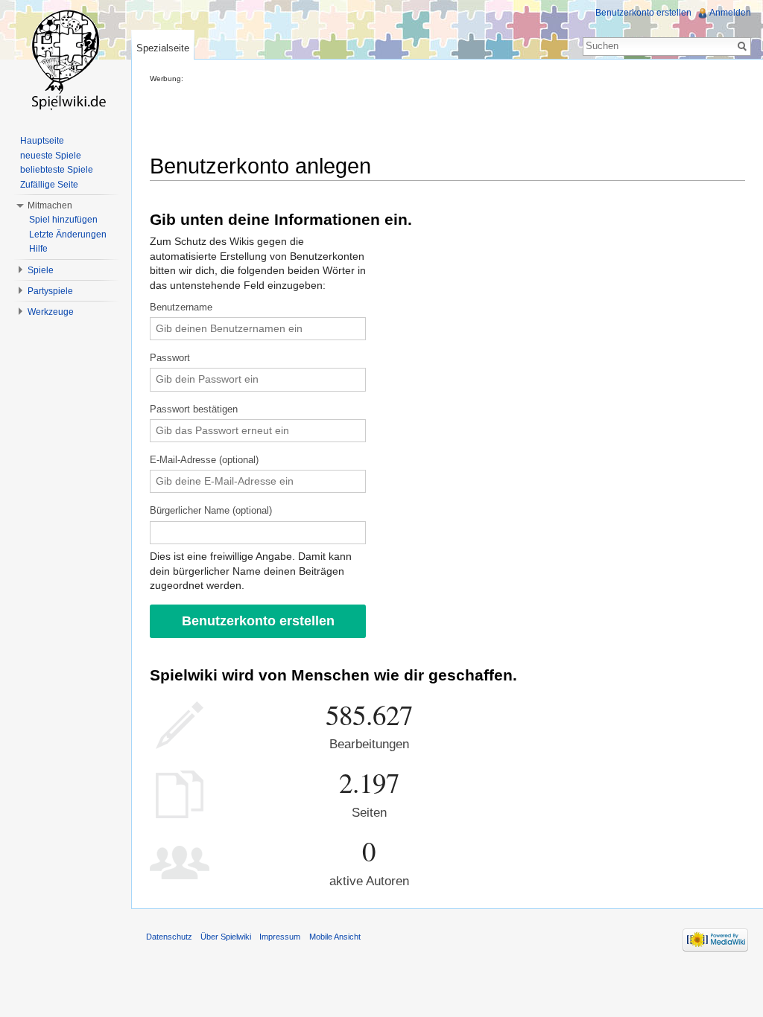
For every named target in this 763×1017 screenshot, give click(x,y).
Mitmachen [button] (50, 205)
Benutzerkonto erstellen (643, 12)
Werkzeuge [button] (51, 312)
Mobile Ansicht (335, 936)
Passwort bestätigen (194, 409)
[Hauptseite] (65, 59)
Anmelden (730, 12)
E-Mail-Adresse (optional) (204, 460)
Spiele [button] (41, 270)
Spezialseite (162, 48)
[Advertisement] (421, 116)
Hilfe (38, 248)
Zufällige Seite (49, 184)
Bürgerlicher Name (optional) (211, 511)
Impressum (279, 936)
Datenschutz (169, 936)
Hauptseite (42, 141)
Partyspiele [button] (50, 291)
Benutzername (181, 307)
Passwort (170, 358)
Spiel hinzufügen (63, 219)
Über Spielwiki (225, 936)
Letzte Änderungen (68, 234)
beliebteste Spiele (56, 170)
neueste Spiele (50, 155)
